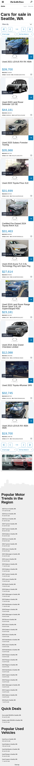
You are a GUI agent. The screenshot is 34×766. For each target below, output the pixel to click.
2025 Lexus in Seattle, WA (9, 580)
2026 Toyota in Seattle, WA (9, 545)
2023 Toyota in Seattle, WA (9, 575)
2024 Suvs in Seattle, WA (9, 514)
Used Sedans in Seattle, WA (9, 745)
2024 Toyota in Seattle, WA (9, 524)
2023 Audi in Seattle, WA (9, 585)
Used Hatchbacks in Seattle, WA (11, 750)
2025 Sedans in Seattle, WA (9, 570)
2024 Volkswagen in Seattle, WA (11, 615)
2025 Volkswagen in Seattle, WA (11, 555)
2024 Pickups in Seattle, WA (9, 610)
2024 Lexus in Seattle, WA (9, 550)
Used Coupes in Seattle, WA (9, 760)
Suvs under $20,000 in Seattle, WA (11, 716)
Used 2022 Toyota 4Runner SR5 (17, 385)
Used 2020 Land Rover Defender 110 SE (12, 103)
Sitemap (17, 764)
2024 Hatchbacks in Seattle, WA (11, 650)
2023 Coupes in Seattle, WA (9, 691)
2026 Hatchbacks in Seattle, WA (11, 670)
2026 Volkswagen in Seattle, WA (11, 686)
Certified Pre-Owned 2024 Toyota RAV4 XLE (14, 224)
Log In (25, 6)
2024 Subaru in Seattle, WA (9, 590)
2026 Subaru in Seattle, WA (9, 696)
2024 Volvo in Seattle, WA (9, 635)
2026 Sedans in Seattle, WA (9, 630)
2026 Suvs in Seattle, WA (9, 540)
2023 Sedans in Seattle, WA (9, 600)
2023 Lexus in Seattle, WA (9, 560)
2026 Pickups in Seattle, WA (9, 680)
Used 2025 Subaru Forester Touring (15, 144)
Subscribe (30, 6)
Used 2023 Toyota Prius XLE (15, 183)
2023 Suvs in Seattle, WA (9, 519)
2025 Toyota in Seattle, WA (9, 529)
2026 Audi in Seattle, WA (9, 701)
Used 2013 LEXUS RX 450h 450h (15, 427)
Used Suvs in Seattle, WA (9, 740)
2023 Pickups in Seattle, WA (9, 660)
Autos (3, 6)
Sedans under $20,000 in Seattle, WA (12, 721)
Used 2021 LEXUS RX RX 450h (17, 62)
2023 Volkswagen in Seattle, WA (11, 595)
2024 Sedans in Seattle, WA (9, 534)
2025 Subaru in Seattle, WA (9, 565)
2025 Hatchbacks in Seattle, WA (11, 640)
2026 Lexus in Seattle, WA (9, 645)
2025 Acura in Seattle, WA (9, 620)
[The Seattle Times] (17, 2)
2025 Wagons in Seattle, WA (10, 665)
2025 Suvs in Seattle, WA (9, 509)
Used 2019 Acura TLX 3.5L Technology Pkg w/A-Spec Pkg (16, 265)
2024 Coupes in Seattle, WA (9, 675)
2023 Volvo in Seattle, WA (9, 625)
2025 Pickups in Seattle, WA (9, 655)
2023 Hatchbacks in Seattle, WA (11, 605)
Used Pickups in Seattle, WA (9, 755)
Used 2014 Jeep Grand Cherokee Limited (12, 346)
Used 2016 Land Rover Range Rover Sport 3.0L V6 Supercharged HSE (16, 306)
